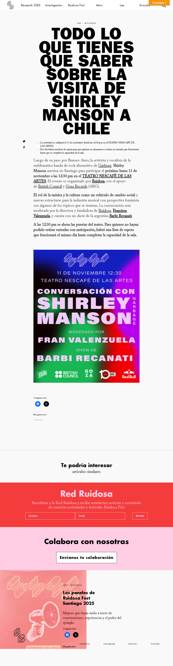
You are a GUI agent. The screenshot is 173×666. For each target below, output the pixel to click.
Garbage (104, 166)
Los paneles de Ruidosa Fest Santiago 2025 (79, 598)
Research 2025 (31, 5)
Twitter (132, 644)
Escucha (145, 5)
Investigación (53, 5)
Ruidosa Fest (76, 5)
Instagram (109, 644)
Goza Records (76, 187)
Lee (122, 5)
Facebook (85, 644)
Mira (99, 5)
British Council (50, 187)
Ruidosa (98, 181)
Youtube (155, 644)
